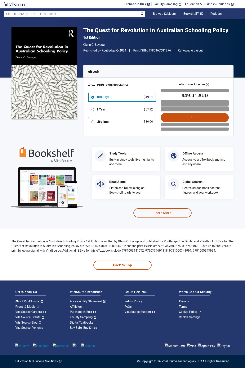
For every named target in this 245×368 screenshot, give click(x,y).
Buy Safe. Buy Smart (83, 328)
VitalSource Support (138, 312)
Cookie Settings (189, 317)
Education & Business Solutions (208, 4)
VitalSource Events (28, 317)
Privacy (184, 301)
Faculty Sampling (166, 4)
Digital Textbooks (81, 322)
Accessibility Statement (86, 301)
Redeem (216, 13)
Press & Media (25, 306)
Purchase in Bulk (135, 4)
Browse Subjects (164, 13)
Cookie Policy (188, 312)
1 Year (124, 109)
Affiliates (76, 306)
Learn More (163, 213)
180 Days (124, 97)
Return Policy (133, 301)
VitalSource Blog (26, 322)
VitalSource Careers (29, 312)
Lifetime (124, 121)
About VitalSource (27, 301)
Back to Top (122, 265)
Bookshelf (191, 13)
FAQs (128, 306)
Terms (183, 306)
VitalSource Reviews (29, 328)
